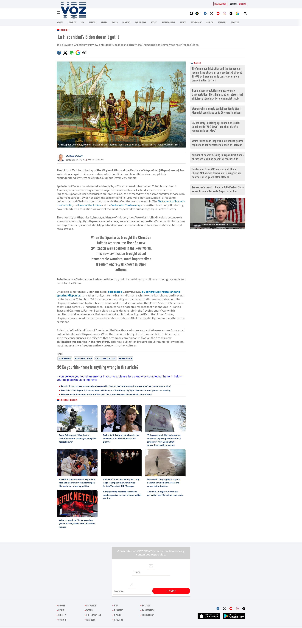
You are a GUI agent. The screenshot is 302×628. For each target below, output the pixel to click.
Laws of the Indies (89, 205)
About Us (235, 23)
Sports (183, 23)
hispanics (71, 23)
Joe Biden (64, 358)
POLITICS (92, 23)
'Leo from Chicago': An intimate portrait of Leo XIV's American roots (165, 493)
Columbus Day (105, 358)
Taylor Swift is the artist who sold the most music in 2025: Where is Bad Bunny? (121, 438)
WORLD (115, 23)
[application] (217, 213)
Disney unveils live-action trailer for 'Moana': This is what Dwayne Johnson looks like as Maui (106, 394)
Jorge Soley (74, 155)
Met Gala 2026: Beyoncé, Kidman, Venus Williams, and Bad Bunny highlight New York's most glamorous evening (115, 390)
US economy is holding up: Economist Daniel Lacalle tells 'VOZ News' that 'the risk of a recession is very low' (216, 127)
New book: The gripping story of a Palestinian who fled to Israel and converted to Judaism (163, 482)
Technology (196, 23)
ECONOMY (126, 23)
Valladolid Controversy (126, 205)
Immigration (140, 23)
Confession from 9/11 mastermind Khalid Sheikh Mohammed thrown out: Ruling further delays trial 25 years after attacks (216, 173)
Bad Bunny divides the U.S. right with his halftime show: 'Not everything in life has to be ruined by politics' (77, 482)
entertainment (168, 23)
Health (104, 23)
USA (82, 23)
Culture (65, 30)
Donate (60, 23)
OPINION (209, 23)
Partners (222, 23)
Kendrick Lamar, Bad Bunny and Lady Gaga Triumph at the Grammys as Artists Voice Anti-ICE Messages (121, 482)
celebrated (115, 291)
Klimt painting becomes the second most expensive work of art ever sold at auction (122, 495)
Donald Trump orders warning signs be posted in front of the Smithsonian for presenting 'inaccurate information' (116, 386)
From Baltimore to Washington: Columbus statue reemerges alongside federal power (77, 438)
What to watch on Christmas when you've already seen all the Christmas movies (77, 523)
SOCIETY (154, 23)
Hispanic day (83, 358)
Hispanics (125, 358)
